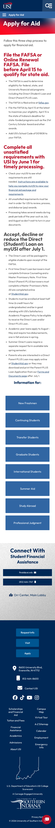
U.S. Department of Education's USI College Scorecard (27, 788)
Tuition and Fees (15, 720)
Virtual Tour (41, 717)
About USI (15, 749)
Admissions (15, 742)
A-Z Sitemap (41, 724)
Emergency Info (41, 746)
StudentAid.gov (19, 293)
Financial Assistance (16, 729)
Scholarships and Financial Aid (15, 712)
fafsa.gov (43, 102)
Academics (16, 735)
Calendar (41, 730)
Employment (41, 737)
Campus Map (41, 710)
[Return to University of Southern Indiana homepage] (28, 804)
